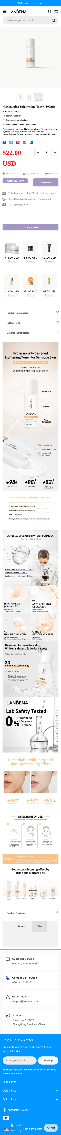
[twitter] (11, 142)
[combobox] (30, 20)
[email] (24, 142)
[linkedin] (31, 142)
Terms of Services (46, 1069)
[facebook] (4, 142)
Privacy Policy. (14, 1073)
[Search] (54, 20)
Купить (45, 182)
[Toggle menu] (5, 11)
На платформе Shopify (38, 1128)
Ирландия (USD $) (17, 1109)
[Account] (49, 11)
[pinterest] (17, 142)
